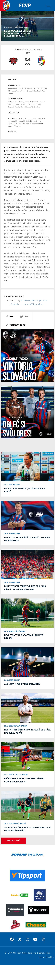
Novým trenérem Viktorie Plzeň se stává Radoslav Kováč (27, 731)
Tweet (26, 316)
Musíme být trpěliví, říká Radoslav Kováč (24, 490)
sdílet (11, 316)
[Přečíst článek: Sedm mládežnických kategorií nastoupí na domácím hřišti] (27, 805)
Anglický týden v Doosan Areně (22, 684)
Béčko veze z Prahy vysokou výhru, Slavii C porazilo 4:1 (24, 780)
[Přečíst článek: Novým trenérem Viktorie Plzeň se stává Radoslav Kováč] (27, 708)
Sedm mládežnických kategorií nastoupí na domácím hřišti (27, 829)
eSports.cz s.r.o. (30, 953)
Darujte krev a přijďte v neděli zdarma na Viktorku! (27, 539)
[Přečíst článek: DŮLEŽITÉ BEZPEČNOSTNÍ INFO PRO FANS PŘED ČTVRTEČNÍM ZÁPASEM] (27, 564)
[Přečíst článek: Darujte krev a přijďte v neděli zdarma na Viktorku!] (27, 515)
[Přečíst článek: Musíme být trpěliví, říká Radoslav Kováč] (27, 466)
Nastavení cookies (46, 957)
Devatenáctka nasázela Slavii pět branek (23, 636)
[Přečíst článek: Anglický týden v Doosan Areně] (27, 662)
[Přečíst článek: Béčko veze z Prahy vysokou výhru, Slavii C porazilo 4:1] (27, 756)
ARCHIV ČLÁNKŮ (13, 840)
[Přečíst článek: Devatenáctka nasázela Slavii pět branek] (27, 613)
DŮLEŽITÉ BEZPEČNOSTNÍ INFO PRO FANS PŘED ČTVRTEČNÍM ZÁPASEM (25, 588)
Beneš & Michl (44, 953)
